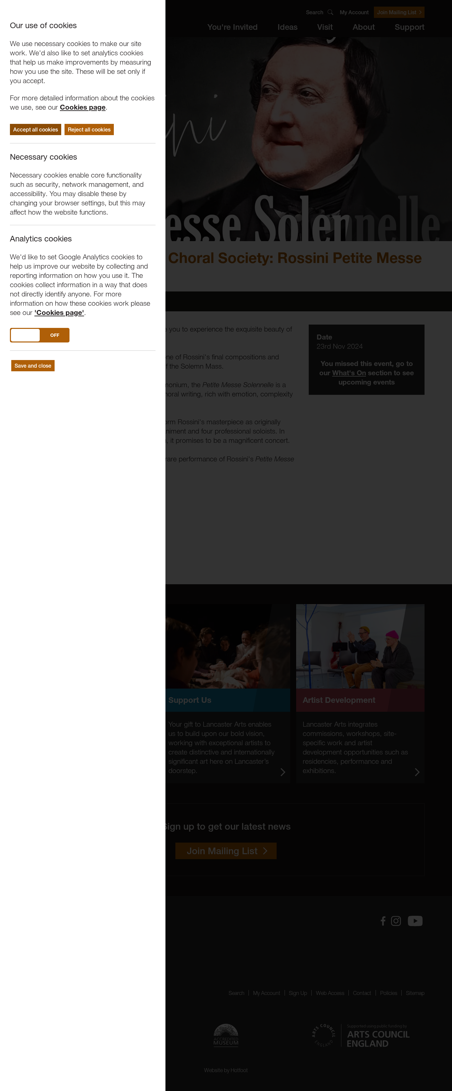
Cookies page (83, 107)
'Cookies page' (59, 312)
